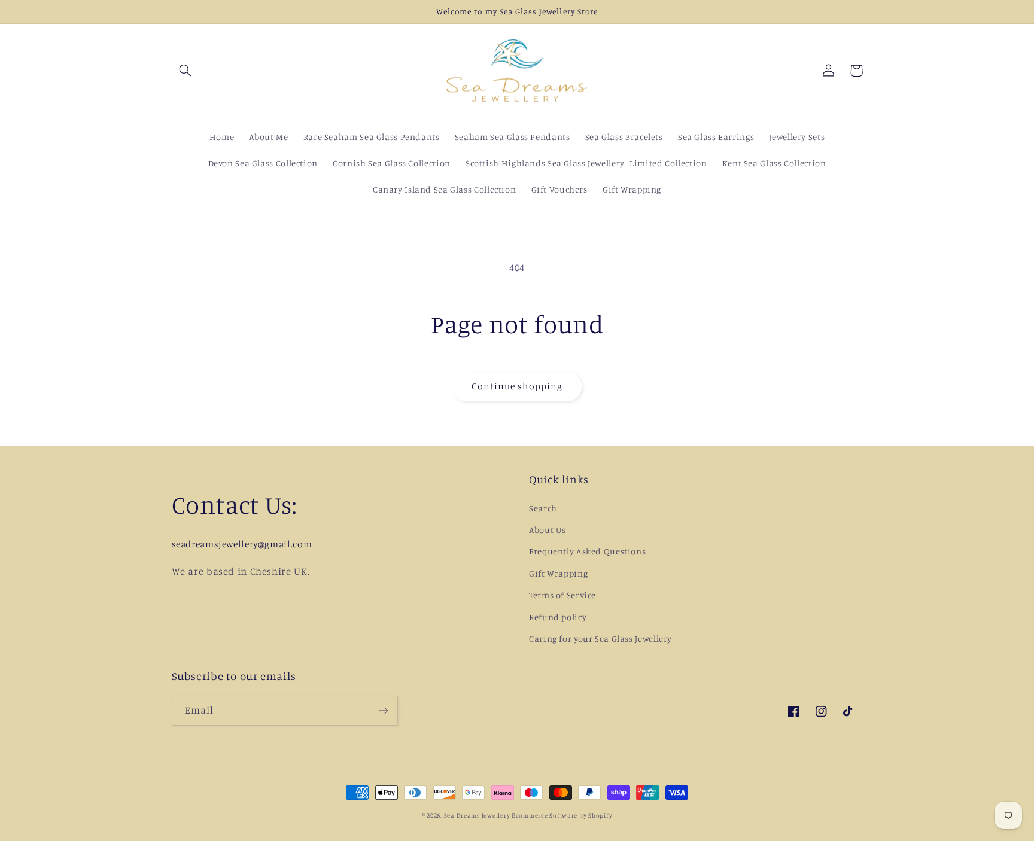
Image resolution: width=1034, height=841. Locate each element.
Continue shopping (517, 386)
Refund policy (557, 617)
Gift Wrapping (558, 573)
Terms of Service (562, 595)
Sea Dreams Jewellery (478, 815)
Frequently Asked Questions (587, 551)
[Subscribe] (383, 710)
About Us (547, 530)
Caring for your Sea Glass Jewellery (600, 638)
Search (543, 508)
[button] (185, 70)
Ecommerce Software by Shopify (562, 815)
